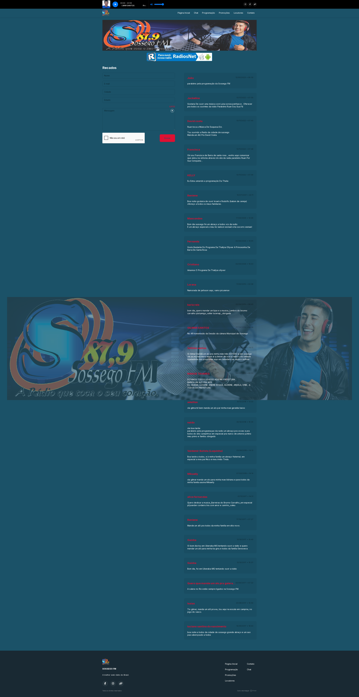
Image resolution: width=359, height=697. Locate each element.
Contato (251, 13)
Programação (208, 13)
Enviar (167, 138)
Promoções (224, 13)
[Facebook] (250, 4)
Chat (196, 13)
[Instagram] (245, 4)
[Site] (255, 4)
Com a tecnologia (243, 691)
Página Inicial (184, 13)
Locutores (238, 13)
